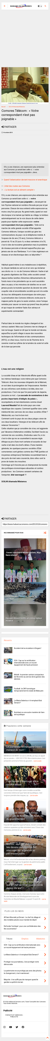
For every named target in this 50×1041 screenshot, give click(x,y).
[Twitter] (17, 1027)
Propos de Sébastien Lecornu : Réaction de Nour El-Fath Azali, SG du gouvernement (24, 815)
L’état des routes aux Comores (17, 186)
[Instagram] (4, 1027)
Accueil (3, 106)
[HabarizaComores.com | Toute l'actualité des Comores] (21, 7)
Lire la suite (37, 761)
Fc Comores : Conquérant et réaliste (22, 577)
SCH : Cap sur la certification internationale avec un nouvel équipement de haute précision (26, 663)
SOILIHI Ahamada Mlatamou (17, 106)
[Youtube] (10, 1027)
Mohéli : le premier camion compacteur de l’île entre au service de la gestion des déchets (29, 677)
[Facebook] (23, 1027)
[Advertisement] (25, 38)
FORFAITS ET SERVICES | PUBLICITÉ (14, 1016)
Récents (8, 640)
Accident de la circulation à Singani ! (27, 648)
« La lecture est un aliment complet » (19, 190)
